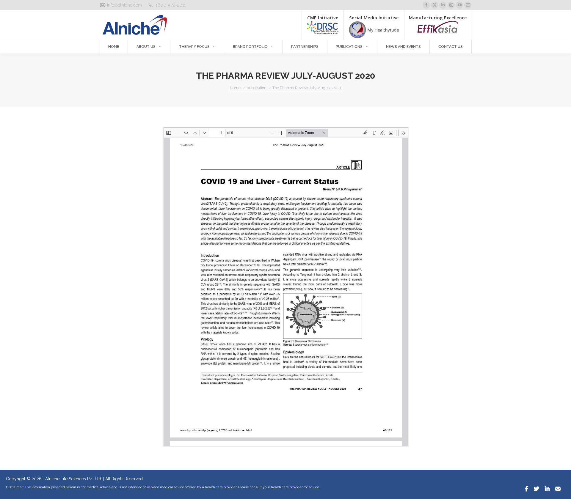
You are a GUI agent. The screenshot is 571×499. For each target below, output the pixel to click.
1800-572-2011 (171, 5)
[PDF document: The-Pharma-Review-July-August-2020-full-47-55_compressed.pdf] (286, 287)
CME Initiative (322, 18)
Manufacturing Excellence (438, 18)
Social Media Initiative (374, 18)
